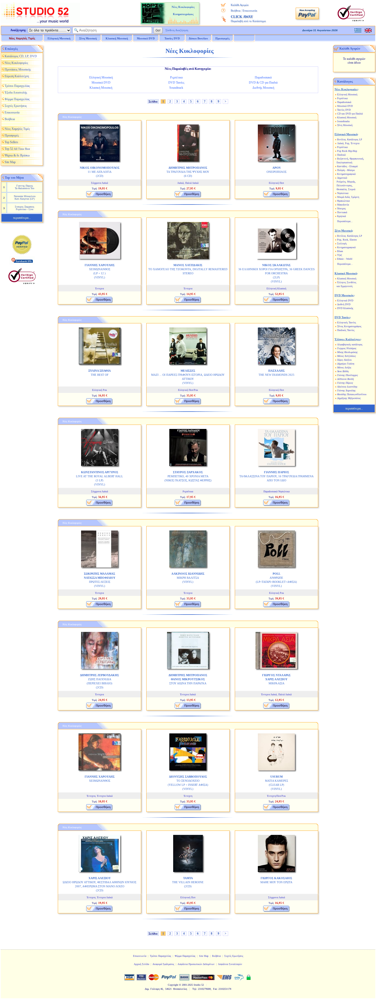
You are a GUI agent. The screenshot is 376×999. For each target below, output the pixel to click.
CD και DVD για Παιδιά (350, 113)
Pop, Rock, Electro (347, 239)
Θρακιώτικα (343, 200)
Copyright (173, 984)
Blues (340, 251)
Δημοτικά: (342, 177)
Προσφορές (222, 38)
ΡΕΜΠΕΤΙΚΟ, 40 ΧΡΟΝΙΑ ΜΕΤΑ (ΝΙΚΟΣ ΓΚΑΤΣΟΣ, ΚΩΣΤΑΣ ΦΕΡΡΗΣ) (188, 476)
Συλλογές (342, 243)
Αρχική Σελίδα (141, 964)
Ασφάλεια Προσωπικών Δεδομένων (196, 964)
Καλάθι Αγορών (240, 4)
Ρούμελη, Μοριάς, (346, 181)
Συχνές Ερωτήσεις (16, 106)
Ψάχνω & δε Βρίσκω (17, 155)
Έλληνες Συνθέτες (346, 282)
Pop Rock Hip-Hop (347, 151)
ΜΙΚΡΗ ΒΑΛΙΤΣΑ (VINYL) (187, 577)
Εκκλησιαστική (344, 162)
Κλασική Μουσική (101, 87)
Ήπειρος (341, 208)
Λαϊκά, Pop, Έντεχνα (348, 143)
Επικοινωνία (249, 10)
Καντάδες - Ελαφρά (347, 166)
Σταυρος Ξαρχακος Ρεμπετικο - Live (24, 208)
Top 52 (17, 149)
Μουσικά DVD (101, 82)
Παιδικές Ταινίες (346, 330)
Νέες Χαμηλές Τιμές (22, 38)
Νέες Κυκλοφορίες (16, 63)
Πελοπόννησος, (345, 185)
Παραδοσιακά (263, 77)
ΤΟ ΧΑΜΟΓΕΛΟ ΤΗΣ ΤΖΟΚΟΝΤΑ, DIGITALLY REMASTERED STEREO (187, 269)
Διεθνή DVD (343, 304)
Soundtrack (176, 87)
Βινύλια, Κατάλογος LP (349, 139)
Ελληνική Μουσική (101, 77)
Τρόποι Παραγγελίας (17, 86)
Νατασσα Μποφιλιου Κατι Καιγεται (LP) (25, 197)
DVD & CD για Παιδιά (263, 82)
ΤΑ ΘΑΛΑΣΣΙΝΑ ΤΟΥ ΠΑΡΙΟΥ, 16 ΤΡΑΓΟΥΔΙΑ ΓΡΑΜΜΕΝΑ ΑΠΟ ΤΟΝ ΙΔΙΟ (276, 476)
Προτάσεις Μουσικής (18, 69)
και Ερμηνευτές (345, 286)
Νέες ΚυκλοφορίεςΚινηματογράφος (183, 10)
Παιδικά (341, 154)
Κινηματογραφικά (346, 174)
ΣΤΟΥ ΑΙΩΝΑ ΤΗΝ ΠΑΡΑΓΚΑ (188, 679)
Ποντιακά (342, 212)
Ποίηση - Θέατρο (346, 170)
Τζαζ (339, 255)
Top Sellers (11, 142)
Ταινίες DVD (344, 109)
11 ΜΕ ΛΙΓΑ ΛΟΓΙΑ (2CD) (99, 171)
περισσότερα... (22, 218)
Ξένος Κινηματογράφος (349, 326)
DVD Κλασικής (345, 308)
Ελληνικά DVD (345, 300)
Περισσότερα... (345, 221)
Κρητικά (341, 216)
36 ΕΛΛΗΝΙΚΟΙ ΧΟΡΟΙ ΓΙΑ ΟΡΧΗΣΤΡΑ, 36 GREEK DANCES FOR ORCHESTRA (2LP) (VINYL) (276, 273)
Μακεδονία (343, 204)
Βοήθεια (235, 10)
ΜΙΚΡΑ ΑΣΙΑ (276, 679)
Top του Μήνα (14, 177)
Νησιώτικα (342, 193)
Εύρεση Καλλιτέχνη (17, 76)
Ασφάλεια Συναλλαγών (230, 964)
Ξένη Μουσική (344, 125)
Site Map (10, 162)
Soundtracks (343, 121)
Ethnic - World (344, 258)
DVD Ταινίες (176, 82)
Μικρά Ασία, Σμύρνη (348, 197)
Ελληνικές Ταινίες (346, 322)
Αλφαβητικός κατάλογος (349, 344)
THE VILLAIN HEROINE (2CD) (188, 882)
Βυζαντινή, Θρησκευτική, (350, 158)
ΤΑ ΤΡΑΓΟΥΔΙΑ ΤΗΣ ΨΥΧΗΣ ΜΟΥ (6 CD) (188, 171)
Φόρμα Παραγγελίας (17, 99)
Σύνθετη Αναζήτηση (176, 30)
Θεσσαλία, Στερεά (346, 189)
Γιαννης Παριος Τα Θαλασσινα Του (24, 187)
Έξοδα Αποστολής (16, 92)
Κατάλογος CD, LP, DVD (21, 56)
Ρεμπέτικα (176, 77)
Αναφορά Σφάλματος (163, 964)
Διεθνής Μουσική (263, 87)
